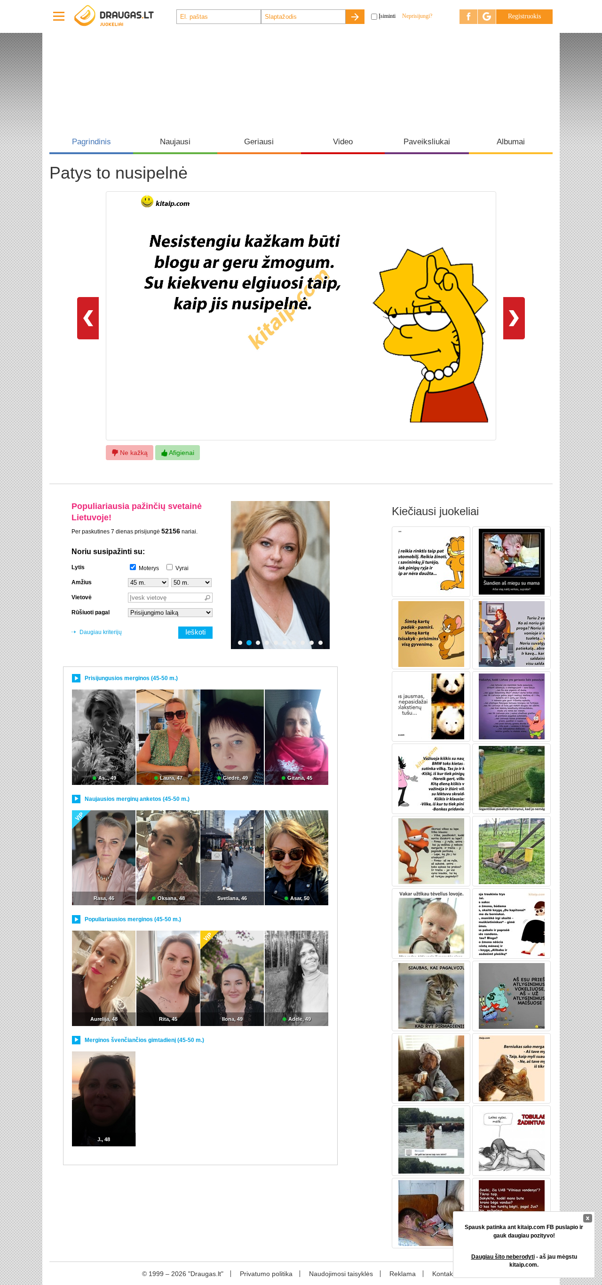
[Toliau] (514, 317)
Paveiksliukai (427, 141)
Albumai (511, 141)
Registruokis (524, 16)
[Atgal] (88, 317)
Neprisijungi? (417, 16)
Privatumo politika (266, 1273)
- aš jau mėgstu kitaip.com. (524, 1261)
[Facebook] (468, 16)
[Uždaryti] (587, 1218)
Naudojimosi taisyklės (341, 1273)
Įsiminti (387, 16)
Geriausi (259, 141)
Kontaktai (446, 1273)
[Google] (487, 16)
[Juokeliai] (124, 16)
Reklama (402, 1273)
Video (343, 141)
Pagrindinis (91, 141)
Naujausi (175, 141)
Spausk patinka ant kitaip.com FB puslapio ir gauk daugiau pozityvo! (524, 1231)
